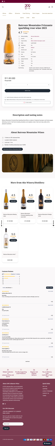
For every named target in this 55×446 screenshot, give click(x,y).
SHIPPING (45, 388)
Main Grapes (35, 13)
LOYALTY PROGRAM (47, 391)
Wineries (17, 13)
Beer (33, 17)
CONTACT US (46, 393)
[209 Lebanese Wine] (27, 7)
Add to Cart (27, 90)
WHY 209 (45, 386)
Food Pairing (26, 13)
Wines (4, 13)
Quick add (13, 201)
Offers (10, 13)
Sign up (6, 428)
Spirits (22, 17)
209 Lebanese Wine (9, 439)
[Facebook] (2, 1)
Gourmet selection (47, 13)
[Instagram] (4, 1)
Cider (27, 17)
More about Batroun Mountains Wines (12, 149)
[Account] (49, 7)
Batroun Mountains (35, 36)
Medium (32, 47)
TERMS (44, 395)
